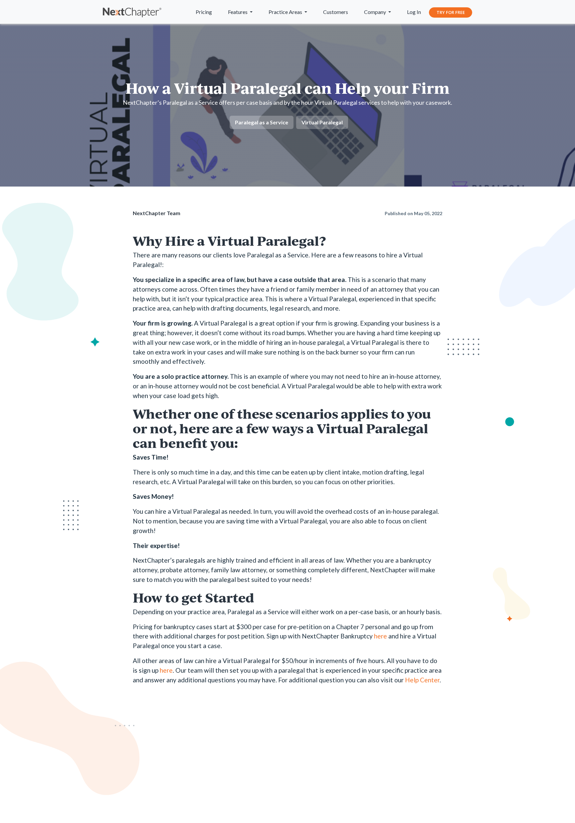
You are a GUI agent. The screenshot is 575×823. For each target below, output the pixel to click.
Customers (335, 12)
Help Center (422, 680)
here (380, 636)
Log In (414, 12)
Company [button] (375, 12)
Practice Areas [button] (286, 12)
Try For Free (451, 12)
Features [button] (238, 12)
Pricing (204, 12)
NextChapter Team (156, 213)
